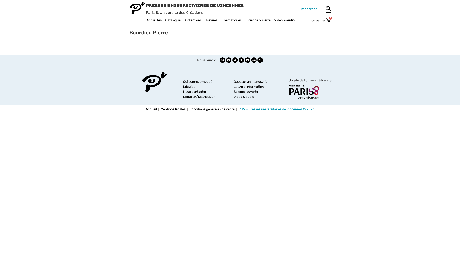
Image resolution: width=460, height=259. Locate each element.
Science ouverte (258, 20)
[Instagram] (222, 60)
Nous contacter (194, 92)
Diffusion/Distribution (199, 97)
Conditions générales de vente (212, 109)
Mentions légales (173, 109)
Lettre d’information (249, 87)
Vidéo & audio (284, 20)
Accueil (151, 109)
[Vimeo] (247, 60)
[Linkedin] (241, 60)
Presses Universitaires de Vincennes (195, 5)
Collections (193, 20)
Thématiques (232, 20)
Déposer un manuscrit (250, 82)
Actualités (154, 20)
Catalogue (173, 20)
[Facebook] (228, 60)
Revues (211, 20)
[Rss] (260, 60)
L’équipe (189, 87)
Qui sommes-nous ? (198, 82)
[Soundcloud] (254, 60)
